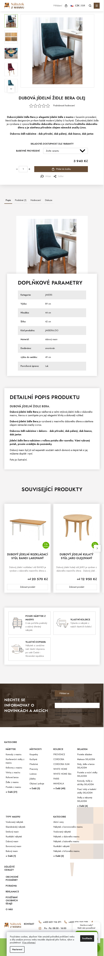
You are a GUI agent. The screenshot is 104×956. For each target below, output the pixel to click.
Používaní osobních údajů (12, 900)
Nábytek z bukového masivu (66, 841)
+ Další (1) (11, 856)
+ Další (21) (11, 791)
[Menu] (97, 6)
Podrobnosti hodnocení (64, 105)
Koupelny (34, 754)
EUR (83, 5)
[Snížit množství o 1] (17, 169)
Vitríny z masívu (13, 772)
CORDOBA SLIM (61, 764)
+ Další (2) (58, 856)
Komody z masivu (13, 754)
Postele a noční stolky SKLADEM (87, 774)
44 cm (48, 312)
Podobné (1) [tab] (20, 200)
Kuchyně (33, 759)
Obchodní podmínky (12, 878)
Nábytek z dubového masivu (66, 836)
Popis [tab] (8, 200)
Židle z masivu (12, 782)
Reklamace (12, 891)
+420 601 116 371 (52, 922)
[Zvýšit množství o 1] (29, 169)
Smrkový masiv (12, 831)
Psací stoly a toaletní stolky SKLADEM (86, 791)
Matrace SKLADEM (86, 759)
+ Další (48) (59, 788)
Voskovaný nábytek (14, 822)
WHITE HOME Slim (62, 773)
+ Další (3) (35, 788)
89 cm (48, 303)
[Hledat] (90, 6)
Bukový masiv (12, 851)
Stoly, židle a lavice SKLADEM (86, 766)
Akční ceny (58, 822)
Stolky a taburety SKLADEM (84, 799)
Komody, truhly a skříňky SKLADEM (85, 782)
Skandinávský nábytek (15, 826)
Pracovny (34, 769)
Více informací (29, 942)
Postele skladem (84, 754)
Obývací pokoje (37, 783)
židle (27, 117)
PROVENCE (59, 754)
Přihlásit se (64, 693)
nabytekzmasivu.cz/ (40, 928)
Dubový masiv (12, 841)
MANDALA (58, 783)
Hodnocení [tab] (35, 200)
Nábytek (11, 749)
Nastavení (17, 949)
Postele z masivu (13, 787)
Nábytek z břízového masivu (66, 851)
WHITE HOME (60, 769)
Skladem (82, 749)
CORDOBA (58, 759)
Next (11, 88)
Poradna (11, 885)
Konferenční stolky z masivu (15, 761)
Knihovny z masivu (14, 767)
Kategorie (59, 816)
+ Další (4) (82, 806)
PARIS (56, 778)
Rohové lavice (12, 777)
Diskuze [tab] (48, 200)
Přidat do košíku (63, 169)
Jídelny (33, 778)
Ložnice (33, 773)
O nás (9, 909)
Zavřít (19, 176)
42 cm (48, 321)
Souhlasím (87, 938)
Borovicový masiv (13, 846)
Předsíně (34, 764)
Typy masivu (13, 816)
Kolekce (58, 749)
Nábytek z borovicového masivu (68, 826)
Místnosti (36, 749)
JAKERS (48, 294)
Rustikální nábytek (14, 836)
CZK (77, 5)
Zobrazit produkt (27, 587)
